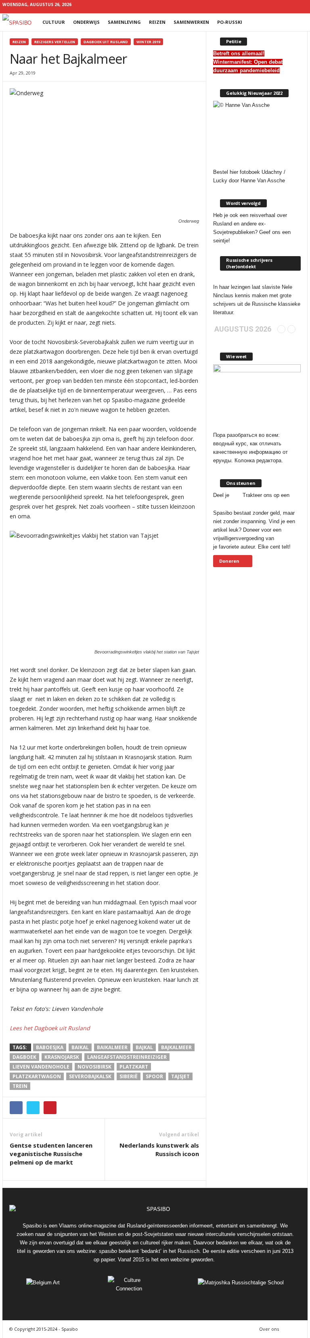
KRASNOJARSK (61, 1057)
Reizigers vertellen (54, 41)
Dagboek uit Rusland (106, 41)
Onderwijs (86, 22)
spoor (154, 1076)
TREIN (20, 1086)
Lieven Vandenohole (41, 1066)
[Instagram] (264, 6)
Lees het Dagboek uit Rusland (50, 1028)
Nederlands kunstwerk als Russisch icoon (159, 1149)
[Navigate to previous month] (281, 329)
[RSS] (276, 6)
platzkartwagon (37, 1076)
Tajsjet (180, 1076)
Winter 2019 (148, 41)
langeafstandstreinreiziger (127, 1057)
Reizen (157, 22)
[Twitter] (289, 6)
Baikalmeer (112, 1047)
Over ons (269, 1329)
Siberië (128, 1076)
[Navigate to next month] (291, 329)
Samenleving (124, 22)
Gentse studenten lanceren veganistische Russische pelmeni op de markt (51, 1153)
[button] (295, 22)
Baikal (80, 1047)
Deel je (221, 495)
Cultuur (53, 22)
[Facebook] (251, 6)
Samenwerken (191, 22)
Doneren (229, 561)
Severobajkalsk (90, 1076)
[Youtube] (301, 6)
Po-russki (229, 22)
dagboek (24, 1057)
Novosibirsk (94, 1066)
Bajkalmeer (176, 1047)
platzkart (133, 1066)
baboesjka (49, 1047)
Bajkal (144, 1047)
